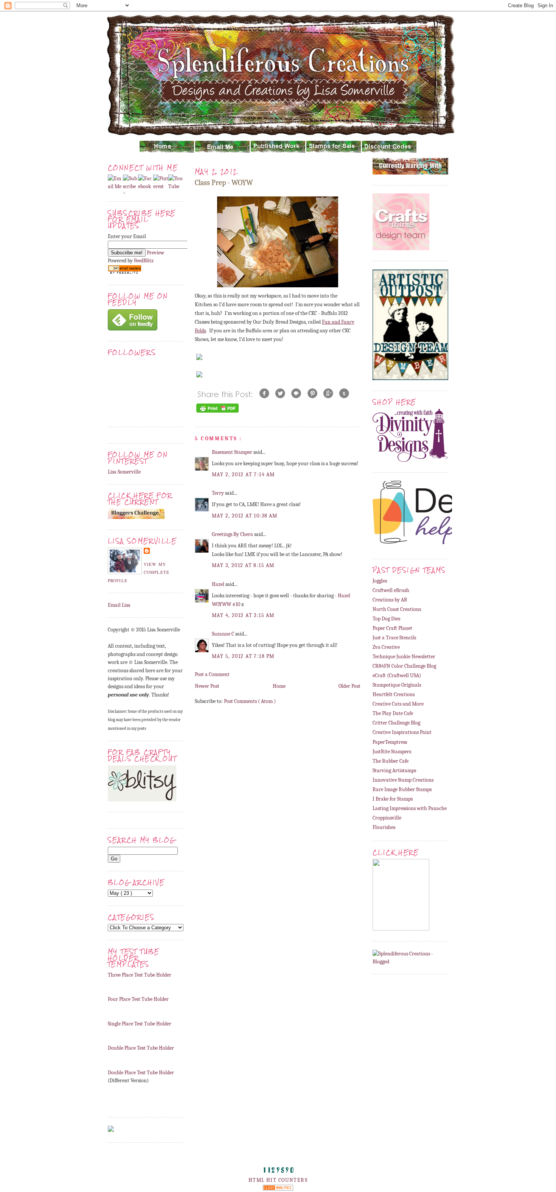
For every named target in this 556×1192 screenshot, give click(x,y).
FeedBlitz (144, 260)
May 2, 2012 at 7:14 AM (243, 474)
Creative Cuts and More (398, 704)
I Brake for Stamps (393, 799)
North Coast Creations (397, 609)
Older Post (349, 686)
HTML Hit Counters (278, 1180)
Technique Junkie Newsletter (404, 656)
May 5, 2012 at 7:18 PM (243, 656)
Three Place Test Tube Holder (139, 975)
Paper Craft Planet (392, 628)
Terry (218, 493)
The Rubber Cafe (390, 761)
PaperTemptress (390, 742)
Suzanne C (223, 634)
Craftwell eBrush (391, 590)
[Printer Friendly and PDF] (217, 412)
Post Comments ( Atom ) (250, 701)
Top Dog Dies (386, 618)
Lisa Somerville (124, 472)
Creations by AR (390, 600)
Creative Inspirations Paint (402, 732)
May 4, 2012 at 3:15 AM (243, 615)
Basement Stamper (232, 452)
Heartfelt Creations (394, 694)
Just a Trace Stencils (394, 637)
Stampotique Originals (397, 685)
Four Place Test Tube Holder (138, 999)
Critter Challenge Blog (396, 723)
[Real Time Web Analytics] (278, 1189)
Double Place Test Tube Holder (141, 1048)
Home (279, 686)
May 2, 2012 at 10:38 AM (245, 516)
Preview (155, 252)
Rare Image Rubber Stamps (402, 789)
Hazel (218, 584)
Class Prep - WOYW (224, 182)
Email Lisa (119, 605)
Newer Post (207, 686)
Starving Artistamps (394, 770)
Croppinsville (387, 818)
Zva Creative (386, 647)
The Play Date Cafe (393, 713)
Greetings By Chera (233, 534)
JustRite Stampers (392, 751)
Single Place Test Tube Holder (139, 1024)
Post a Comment (212, 674)
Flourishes (384, 827)
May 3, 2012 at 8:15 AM (243, 565)
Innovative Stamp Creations (403, 780)
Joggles (380, 581)
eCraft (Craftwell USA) (397, 675)
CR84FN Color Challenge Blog (404, 666)
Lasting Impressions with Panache (410, 808)
